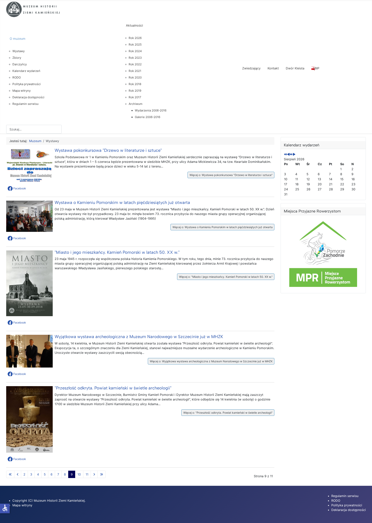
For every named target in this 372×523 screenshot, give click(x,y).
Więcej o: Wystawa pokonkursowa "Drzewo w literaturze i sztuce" (231, 175)
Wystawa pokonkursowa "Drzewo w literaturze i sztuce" (108, 150)
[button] (17, 188)
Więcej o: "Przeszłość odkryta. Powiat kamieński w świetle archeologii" (228, 412)
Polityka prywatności (346, 505)
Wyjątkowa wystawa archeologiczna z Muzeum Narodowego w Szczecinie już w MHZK (139, 336)
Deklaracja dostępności (348, 510)
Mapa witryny (22, 505)
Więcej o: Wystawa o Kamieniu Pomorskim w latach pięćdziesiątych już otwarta (222, 227)
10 (79, 474)
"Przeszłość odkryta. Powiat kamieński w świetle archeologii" (113, 388)
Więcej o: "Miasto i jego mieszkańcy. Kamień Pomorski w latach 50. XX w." (225, 276)
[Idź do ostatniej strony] (101, 474)
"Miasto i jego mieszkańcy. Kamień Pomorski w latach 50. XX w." (117, 252)
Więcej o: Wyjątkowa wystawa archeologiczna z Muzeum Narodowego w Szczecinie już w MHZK (211, 361)
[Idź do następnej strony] (94, 474)
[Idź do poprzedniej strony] (17, 474)
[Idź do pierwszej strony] (10, 474)
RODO (335, 500)
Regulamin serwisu (344, 496)
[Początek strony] (365, 516)
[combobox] (34, 129)
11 (87, 474)
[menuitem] (64, 42)
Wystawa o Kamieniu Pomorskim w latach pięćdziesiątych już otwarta (122, 202)
